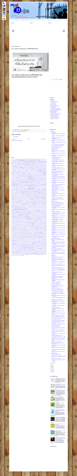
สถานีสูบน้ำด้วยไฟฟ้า (42, 234)
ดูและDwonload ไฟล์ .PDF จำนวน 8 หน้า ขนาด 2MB (29, 126)
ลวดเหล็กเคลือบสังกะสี (30, 228)
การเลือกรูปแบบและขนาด (41, 176)
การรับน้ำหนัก (24, 176)
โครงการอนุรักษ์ (18, 191)
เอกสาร (38, 252)
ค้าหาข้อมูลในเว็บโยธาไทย (55, 110)
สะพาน (39, 237)
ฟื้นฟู (19, 217)
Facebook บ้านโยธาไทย (54, 116)
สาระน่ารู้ (24, 131)
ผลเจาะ (44, 213)
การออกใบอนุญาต (35, 178)
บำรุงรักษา (19, 208)
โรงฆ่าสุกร (17, 227)
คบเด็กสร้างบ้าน (26, 184)
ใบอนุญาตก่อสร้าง (44, 209)
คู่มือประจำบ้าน (26, 189)
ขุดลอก (37, 181)
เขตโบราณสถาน (41, 181)
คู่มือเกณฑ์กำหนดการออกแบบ (19, 189)
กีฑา (19, 179)
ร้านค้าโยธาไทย (54, 19)
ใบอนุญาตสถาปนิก (19, 210)
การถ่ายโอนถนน (33, 172)
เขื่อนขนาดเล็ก (31, 182)
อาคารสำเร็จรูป (17, 251)
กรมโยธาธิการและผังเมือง (41, 162)
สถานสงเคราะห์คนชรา (36, 234)
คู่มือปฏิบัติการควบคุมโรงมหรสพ (56, 288)
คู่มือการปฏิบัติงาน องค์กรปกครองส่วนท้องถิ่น (58, 176)
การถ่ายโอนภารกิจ (39, 172)
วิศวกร (27, 232)
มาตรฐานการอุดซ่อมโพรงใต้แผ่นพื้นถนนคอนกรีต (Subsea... (57, 219)
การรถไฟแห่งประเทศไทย (18, 176)
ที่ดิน (32, 203)
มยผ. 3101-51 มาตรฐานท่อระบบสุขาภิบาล (57, 268)
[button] (64, 31)
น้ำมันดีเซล (30, 205)
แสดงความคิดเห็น (15, 136)
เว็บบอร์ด (32, 19)
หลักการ (21, 245)
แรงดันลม (44, 226)
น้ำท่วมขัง (44, 204)
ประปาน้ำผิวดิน (42, 210)
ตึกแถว (43, 199)
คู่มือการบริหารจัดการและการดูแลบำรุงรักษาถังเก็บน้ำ (60, 431)
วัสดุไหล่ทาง (23, 231)
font (22, 254)
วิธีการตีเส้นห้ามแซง (54, 149)
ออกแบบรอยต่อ (44, 248)
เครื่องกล (36, 189)
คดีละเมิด (22, 184)
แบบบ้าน (45, 208)
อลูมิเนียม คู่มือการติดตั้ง (22, 248)
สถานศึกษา (30, 234)
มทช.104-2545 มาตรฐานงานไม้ (56, 319)
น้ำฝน (26, 205)
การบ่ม (27, 173)
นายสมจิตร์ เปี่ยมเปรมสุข (39, 204)
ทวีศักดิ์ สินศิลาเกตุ (42, 201)
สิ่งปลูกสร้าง (32, 243)
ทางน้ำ (13, 203)
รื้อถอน (31, 226)
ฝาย (32, 215)
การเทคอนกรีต (17, 173)
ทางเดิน (42, 202)
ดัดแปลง (36, 197)
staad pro (44, 254)
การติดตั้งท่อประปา (18, 172)
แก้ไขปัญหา (30, 179)
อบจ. (36, 247)
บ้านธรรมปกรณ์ (16, 207)
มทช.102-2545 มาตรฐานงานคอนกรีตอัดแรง (58, 320)
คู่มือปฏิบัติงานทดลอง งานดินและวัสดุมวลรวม (58, 241)
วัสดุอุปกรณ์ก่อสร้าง (28, 231)
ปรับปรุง (39, 211)
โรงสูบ (21, 228)
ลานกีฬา (15, 229)
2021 (52, 131)
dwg (42, 253)
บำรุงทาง (15, 208)
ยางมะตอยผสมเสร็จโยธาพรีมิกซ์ (55, 108)
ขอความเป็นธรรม (13, 180)
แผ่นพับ (27, 215)
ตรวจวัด (37, 198)
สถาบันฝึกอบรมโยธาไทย (25, 19)
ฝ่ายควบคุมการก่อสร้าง (37, 215)
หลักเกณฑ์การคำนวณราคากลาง (31, 245)
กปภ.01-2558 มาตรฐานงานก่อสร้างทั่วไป (57, 289)
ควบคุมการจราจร (39, 184)
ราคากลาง (48, 19)
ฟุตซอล (22, 217)
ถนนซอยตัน (23, 200)
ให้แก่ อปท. (19, 247)
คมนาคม (30, 184)
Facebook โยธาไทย (54, 112)
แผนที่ (23, 215)
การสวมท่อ (25, 177)
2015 (52, 366)
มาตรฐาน (28, 219)
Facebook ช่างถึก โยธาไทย (55, 115)
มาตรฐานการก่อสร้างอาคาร (55, 326)
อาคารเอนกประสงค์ (27, 251)
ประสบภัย (31, 211)
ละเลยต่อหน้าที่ (39, 228)
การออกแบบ (29, 178)
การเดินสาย (18, 171)
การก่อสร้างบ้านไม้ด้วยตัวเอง (55, 283)
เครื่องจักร (39, 189)
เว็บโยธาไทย (16, 19)
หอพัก (25, 246)
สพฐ (41, 235)
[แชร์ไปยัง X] (25, 130)
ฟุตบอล (25, 217)
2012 (52, 370)
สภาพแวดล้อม (44, 235)
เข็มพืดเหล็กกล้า (15, 182)
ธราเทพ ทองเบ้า (26, 204)
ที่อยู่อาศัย (44, 203)
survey (16, 255)
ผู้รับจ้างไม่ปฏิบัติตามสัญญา (41, 214)
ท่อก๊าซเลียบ (13, 202)
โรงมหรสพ (18, 228)
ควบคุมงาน (43, 184)
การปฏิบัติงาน (44, 173)
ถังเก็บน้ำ (18, 201)
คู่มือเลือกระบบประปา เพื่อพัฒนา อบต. (57, 341)
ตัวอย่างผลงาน (22, 199)
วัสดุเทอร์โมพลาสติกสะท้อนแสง (38, 230)
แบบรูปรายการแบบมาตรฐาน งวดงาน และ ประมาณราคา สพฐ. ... (57, 188)
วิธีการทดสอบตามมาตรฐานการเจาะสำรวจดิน (58, 317)
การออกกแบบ (23, 178)
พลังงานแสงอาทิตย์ (24, 216)
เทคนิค (12, 204)
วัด (43, 229)
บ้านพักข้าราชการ (25, 207)
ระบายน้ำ (31, 223)
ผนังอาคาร (34, 213)
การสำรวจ (28, 177)
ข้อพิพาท (25, 180)
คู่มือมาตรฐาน (31, 189)
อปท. (41, 247)
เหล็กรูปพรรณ (40, 246)
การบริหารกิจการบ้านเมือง (33, 173)
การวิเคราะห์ (16, 177)
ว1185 (27, 229)
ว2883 (32, 229)
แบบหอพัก (39, 209)
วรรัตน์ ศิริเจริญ (36, 229)
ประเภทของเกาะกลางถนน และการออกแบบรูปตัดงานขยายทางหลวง (58, 213)
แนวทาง (12, 206)
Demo (40, 253)
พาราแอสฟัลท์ (32, 216)
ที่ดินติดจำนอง (36, 203)
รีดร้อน (28, 226)
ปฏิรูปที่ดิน (24, 210)
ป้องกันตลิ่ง (30, 212)
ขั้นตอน (41, 180)
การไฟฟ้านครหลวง (35, 175)
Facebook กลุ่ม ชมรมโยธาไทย (55, 117)
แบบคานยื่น (29, 208)
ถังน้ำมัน (21, 201)
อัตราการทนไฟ (18, 249)
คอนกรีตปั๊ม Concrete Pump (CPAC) (56, 299)
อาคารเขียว (36, 249)
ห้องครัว (19, 246)
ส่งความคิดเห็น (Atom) (19, 140)
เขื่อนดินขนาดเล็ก (40, 182)
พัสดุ (28, 216)
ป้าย (33, 212)
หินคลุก (27, 246)
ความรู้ (42, 185)
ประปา (37, 210)
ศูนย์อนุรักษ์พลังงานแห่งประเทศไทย (16, 234)
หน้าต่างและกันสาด (38, 244)
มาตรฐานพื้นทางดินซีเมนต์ (55, 158)
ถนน (19, 200)
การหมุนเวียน (38, 177)
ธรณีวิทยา (21, 204)
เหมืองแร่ (34, 246)
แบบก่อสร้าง (24, 208)
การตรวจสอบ (40, 171)
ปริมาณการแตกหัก (44, 211)
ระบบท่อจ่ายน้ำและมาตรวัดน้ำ (55, 358)
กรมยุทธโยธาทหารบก (27, 162)
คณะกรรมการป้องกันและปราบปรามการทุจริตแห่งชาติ (23, 183)
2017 (52, 363)
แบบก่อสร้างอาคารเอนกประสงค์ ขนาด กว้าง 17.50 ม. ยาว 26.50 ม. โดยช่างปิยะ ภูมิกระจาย (60, 438)
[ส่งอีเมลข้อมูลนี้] (23, 130)
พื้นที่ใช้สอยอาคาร (39, 216)
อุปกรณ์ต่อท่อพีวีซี (30, 252)
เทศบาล (18, 204)
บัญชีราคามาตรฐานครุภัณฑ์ (35, 206)
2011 (52, 371)
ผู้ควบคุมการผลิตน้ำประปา (25, 214)
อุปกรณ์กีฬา (20, 252)
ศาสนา (32, 233)
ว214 (29, 229)
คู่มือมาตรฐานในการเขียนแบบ (55, 325)
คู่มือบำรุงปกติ (53, 255)
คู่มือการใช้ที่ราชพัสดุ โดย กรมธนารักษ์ (57, 335)
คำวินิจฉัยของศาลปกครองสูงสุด (23, 188)
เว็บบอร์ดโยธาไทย (53, 103)
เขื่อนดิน (35, 182)
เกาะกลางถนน (25, 179)
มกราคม (53, 362)
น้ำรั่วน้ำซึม (34, 205)
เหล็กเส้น (44, 246)
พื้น (35, 216)
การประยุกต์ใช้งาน (29, 174)
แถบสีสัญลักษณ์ (31, 201)
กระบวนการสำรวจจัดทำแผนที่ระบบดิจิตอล (57, 144)
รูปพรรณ (37, 226)
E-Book (13, 254)
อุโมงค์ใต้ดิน (34, 252)
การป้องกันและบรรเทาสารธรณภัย (37, 174)
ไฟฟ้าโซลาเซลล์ (32, 217)
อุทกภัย (44, 251)
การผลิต (19, 175)
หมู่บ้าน (44, 244)
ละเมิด (35, 228)
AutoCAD (33, 253)
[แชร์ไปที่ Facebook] (26, 130)
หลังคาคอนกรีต (42, 245)
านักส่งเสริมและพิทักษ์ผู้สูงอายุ (19, 253)
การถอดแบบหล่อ (28, 172)
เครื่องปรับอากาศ (17, 131)
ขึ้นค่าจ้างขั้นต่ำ (30, 181)
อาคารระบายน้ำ (23, 250)
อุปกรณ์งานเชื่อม (25, 252)
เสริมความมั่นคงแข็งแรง (14, 244)
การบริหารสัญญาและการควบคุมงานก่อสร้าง (57, 252)
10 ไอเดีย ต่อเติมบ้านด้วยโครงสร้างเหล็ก (57, 171)
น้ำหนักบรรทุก (38, 205)
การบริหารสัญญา (39, 173)
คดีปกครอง (14, 184)
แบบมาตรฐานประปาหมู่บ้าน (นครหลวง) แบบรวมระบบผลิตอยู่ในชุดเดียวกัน (60, 410)
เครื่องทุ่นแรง (22, 190)
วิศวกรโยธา (30, 232)
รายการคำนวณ (37, 225)
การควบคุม (38, 169)
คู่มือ (29, 188)
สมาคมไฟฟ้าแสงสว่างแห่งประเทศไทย (26, 236)
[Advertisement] (36, 149)
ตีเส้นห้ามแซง (39, 199)
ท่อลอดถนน (24, 202)
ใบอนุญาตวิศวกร (14, 210)
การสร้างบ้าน (21, 177)
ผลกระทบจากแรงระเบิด (39, 213)
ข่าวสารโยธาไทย (53, 102)
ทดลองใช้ (38, 201)
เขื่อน (27, 182)
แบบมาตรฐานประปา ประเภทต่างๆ (60, 378)
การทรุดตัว (12, 173)
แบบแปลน (15, 209)
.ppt (29, 254)
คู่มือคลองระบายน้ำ (54, 201)
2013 (52, 369)
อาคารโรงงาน (37, 250)
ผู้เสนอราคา (15, 215)
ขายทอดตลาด (19, 181)
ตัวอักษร (26, 199)
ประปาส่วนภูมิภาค (16, 211)
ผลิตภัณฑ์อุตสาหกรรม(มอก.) (14, 214)
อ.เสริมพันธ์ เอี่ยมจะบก (29, 248)
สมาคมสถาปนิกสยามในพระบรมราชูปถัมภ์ (38, 236)
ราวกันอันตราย (25, 226)
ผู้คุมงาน (31, 214)
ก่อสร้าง (30, 166)
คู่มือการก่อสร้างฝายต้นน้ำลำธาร (56, 238)
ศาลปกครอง (28, 233)
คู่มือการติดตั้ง (35, 188)
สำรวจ (12, 243)
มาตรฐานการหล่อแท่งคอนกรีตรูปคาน (57, 197)
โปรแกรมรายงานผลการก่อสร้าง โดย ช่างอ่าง (58, 184)
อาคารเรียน (27, 250)
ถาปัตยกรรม (26, 201)
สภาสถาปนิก (18, 236)
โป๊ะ (31, 213)
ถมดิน (14, 201)
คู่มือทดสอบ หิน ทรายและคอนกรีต (56, 258)
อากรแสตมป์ (28, 249)
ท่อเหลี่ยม (31, 202)
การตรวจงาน (30, 171)
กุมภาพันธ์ (53, 132)
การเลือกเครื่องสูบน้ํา (29, 176)
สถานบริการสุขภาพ (24, 234)
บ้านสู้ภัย (42, 207)
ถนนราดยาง (36, 200)
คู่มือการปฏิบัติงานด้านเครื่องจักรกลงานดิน (57, 203)
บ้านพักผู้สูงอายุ (30, 207)
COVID (37, 253)
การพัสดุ (31, 175)
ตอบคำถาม (16, 199)
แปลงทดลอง (13, 213)
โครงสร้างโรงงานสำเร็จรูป (35, 192)
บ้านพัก (21, 207)
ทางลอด (20, 203)
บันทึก (40, 206)
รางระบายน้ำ (25, 225)
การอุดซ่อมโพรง (41, 178)
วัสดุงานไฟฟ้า (17, 230)
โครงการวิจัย (12, 191)
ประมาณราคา (27, 211)
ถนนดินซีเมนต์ (27, 200)
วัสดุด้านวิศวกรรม (26, 230)
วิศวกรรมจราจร (44, 232)
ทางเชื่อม (39, 202)
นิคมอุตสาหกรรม (43, 205)
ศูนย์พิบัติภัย (45, 233)
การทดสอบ (43, 172)
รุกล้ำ (34, 226)
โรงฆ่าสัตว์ (12, 227)
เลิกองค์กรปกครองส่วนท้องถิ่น (21, 229)
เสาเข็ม (20, 244)
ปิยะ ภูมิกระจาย (41, 212)
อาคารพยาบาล (13, 250)
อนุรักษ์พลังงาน (33, 247)
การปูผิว (43, 174)
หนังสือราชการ (28, 244)
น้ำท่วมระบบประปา (13, 205)
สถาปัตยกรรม (34, 235)
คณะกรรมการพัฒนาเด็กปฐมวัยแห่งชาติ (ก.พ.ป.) (36, 183)
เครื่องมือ (38, 190)
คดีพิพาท (18, 184)
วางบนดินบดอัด (33, 231)
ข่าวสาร (25, 181)
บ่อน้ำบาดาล (29, 206)
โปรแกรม (21, 213)
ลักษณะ (42, 228)
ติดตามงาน (35, 199)
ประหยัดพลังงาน (35, 211)
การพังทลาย (26, 175)
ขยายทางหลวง (40, 179)
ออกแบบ (39, 248)
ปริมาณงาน (13, 212)
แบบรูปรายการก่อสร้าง (30, 209)
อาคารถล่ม (44, 249)
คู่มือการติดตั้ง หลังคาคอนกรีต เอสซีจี (56, 276)
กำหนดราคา (16, 179)
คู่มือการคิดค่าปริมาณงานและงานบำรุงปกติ (57, 315)
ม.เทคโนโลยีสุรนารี (38, 218)
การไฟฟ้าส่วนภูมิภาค (42, 175)
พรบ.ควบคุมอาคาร (13, 216)
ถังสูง (23, 201)
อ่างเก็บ (32, 251)
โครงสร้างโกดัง (28, 191)
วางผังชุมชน (37, 231)
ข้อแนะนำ (18, 180)
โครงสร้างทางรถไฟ (21, 192)
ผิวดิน (20, 214)
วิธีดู (15, 232)
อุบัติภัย (16, 252)
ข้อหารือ (32, 180)
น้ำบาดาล (22, 205)
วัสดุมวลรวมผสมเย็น (14, 231)
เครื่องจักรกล (43, 189)
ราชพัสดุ (32, 225)
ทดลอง (35, 201)
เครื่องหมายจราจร (43, 190)
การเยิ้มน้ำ (12, 176)
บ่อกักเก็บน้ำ (25, 206)
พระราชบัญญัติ (19, 216)
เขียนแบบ (23, 182)
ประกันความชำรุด (32, 210)
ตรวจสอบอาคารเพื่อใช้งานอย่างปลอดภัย (57, 316)
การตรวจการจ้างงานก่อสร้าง (24, 171)
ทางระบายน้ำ (16, 203)
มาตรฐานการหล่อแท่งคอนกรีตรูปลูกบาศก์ (57, 145)
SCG (36, 254)
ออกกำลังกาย (35, 248)
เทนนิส (15, 204)
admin (60, 19)
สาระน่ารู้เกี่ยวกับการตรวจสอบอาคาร (56, 267)
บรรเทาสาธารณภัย (20, 206)
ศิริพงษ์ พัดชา (36, 233)
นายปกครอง (33, 204)
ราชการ (29, 225)
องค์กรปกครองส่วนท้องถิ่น (25, 247)
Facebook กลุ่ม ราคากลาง (54, 118)
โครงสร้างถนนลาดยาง (15, 192)
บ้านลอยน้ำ (34, 207)
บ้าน (43, 206)
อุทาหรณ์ (12, 252)
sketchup (40, 254)
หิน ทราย (31, 246)
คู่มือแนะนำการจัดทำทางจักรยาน (56, 284)
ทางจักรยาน (35, 202)
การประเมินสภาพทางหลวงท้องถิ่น (22, 174)
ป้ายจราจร (36, 212)
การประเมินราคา (15, 174)
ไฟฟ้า (27, 217)
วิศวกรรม (38, 232)
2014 (52, 367)
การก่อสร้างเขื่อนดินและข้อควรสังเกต (56, 157)
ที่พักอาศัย (21, 131)
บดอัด (16, 206)
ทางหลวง (24, 203)
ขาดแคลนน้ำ (44, 180)
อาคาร (32, 249)
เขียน (19, 182)
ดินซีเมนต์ (43, 197)
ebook (45, 253)
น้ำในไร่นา (18, 205)
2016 (52, 365)
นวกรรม (30, 204)
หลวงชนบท (17, 245)
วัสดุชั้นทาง (21, 230)
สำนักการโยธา (23, 238)
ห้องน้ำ (22, 246)
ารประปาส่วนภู (25, 253)
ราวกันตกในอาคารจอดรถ (19, 226)
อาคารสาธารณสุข (42, 250)
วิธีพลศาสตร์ (18, 232)
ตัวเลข (19, 199)
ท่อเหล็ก (28, 202)
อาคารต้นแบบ (40, 249)
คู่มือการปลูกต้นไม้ (40, 188)
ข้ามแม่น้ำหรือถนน (14, 181)
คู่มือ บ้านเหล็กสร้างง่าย (54, 192)
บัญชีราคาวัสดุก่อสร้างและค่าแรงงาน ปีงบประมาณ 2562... (56, 186)
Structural (12, 255)
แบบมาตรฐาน (23, 209)
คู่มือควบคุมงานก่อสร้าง (54, 353)
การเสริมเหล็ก (34, 177)
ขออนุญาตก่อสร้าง (36, 180)
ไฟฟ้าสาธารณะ (37, 217)
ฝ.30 (29, 215)
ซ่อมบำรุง (12, 197)
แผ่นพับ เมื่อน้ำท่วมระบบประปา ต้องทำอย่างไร (58, 338)
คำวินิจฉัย (16, 188)
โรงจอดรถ (36, 227)
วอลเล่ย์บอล (41, 229)
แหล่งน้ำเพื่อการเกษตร (14, 247)
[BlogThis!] (24, 130)
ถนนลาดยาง (40, 200)
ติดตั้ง (31, 199)
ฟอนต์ (17, 217)
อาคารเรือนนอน (32, 250)
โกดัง (33, 179)
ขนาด (36, 179)
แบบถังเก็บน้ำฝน (34, 208)
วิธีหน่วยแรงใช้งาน (23, 232)
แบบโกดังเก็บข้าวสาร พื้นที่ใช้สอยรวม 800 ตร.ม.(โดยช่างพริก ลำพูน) (60, 417)
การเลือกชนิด (35, 176)
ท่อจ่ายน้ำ (21, 202)
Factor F (19, 254)
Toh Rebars (19, 255)
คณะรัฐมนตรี (44, 183)
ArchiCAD (29, 253)
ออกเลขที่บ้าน (14, 249)
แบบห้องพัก (35, 209)
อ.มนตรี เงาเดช (16, 248)
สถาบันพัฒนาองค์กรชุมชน (14, 235)
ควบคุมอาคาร (13, 185)
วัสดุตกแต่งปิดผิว (31, 230)
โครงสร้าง (22, 191)
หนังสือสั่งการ (33, 244)
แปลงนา (17, 213)
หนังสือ (23, 244)
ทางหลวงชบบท (29, 203)
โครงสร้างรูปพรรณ (28, 192)
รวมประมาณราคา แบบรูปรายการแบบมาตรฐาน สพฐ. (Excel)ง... (57, 205)
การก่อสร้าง (21, 167)
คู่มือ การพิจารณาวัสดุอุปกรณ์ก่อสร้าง (56, 248)
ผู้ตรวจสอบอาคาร (35, 214)
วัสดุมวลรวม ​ (44, 230)
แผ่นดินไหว (19, 215)
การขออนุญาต (32, 168)
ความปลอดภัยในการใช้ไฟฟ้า (55, 307)
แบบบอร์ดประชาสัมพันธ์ (40, 208)
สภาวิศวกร (13, 236)
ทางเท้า (45, 202)
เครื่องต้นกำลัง (17, 190)
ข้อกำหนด (44, 179)
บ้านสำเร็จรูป (38, 207)
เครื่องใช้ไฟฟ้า (13, 190)
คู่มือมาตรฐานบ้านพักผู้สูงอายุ (55, 211)
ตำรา (29, 199)
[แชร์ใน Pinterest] (27, 130)
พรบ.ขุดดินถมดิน (43, 215)
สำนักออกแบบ (34, 242)
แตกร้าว (16, 200)
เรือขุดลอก (41, 226)
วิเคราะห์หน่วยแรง (42, 231)
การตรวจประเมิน (35, 171)
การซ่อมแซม (40, 170)
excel (16, 254)
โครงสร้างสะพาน (43, 192)
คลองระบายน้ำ (33, 184)
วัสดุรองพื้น (19, 231)
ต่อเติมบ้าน (42, 198)
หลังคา (38, 245)
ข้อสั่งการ (28, 180)
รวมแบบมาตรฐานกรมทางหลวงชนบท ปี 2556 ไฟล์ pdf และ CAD (60, 390)
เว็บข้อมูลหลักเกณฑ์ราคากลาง (55, 106)
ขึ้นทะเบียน (34, 181)
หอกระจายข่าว (15, 246)
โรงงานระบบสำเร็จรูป (31, 227)
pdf (26, 254)
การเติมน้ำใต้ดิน (23, 172)
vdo (22, 255)
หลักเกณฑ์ (24, 245)
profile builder (32, 254)
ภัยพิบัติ (44, 217)
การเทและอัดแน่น (22, 173)
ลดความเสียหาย (25, 228)
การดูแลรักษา (13, 171)
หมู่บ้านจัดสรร (13, 245)
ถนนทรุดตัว (31, 200)
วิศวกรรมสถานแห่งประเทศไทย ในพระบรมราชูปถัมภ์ (18, 233)
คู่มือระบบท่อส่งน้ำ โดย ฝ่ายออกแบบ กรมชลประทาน (56, 138)
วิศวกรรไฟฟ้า (34, 232)
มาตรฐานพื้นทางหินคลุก (55, 148)
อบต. (39, 247)
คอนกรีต (28, 186)
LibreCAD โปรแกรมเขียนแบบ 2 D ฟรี (57, 167)
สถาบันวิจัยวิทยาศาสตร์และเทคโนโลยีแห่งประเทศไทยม (25, 235)
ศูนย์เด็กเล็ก (40, 233)
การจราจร (25, 170)
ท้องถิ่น (17, 202)
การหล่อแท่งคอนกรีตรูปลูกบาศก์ (17, 178)
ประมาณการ (22, 211)
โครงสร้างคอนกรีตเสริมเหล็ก (35, 191)
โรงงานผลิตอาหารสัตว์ (25, 227)
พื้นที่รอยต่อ (43, 216)
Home (12, 19)
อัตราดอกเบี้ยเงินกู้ (23, 249)
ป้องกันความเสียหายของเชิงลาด (23, 212)
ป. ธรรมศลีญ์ (27, 210)
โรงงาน (20, 227)
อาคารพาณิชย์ (18, 250)
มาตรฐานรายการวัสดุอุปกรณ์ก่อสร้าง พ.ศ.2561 (58, 245)
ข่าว (22, 181)
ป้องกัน (18, 212)
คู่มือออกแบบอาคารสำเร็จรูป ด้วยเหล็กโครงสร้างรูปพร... (57, 173)
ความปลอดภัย (25, 185)
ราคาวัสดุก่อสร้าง (16, 225)
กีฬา (21, 179)
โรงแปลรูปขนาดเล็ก (41, 227)
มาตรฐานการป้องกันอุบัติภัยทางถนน (56, 202)
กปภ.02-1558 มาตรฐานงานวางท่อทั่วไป (57, 290)
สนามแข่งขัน (38, 235)
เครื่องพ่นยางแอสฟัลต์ (33, 190)
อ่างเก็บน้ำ (35, 251)
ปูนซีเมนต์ (45, 212)
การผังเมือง (22, 175)
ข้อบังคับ (22, 180)
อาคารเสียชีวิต (22, 251)
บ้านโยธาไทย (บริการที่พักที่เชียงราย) (56, 109)
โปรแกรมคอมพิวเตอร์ (27, 213)
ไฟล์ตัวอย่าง (41, 217)
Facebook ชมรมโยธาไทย (40, 19)
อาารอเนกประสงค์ (40, 251)
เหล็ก (37, 246)
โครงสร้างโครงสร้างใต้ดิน (43, 191)
